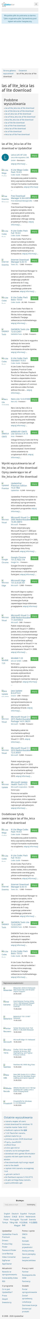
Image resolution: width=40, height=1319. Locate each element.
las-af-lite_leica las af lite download (19, 108)
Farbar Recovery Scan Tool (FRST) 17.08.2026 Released (23, 1029)
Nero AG (14, 401)
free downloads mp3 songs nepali (19, 1162)
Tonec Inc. (14, 264)
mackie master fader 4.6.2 (16, 1127)
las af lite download (13, 131)
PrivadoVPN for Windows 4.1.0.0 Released (22, 1102)
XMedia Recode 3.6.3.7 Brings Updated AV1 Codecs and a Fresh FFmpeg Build (24, 1089)
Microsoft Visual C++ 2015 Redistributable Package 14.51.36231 (21, 719)
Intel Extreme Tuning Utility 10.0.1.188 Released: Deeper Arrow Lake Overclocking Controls (24, 1004)
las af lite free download (15, 125)
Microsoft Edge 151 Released (24, 1040)
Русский (24, 1219)
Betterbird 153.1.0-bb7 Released (21, 1017)
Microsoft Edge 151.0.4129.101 (18, 581)
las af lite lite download (15, 122)
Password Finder (9, 1250)
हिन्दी (23, 1225)
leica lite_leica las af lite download (19, 119)
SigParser (6, 1260)
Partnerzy (26, 1281)
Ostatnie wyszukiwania (18, 1117)
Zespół (5, 1299)
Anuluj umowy (28, 1250)
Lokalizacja (26, 1302)
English (7, 1213)
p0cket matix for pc (13, 1136)
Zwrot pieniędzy (29, 1254)
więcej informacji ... (19, 164)
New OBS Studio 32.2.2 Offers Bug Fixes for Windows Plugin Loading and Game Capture (24, 1076)
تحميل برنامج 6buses (13, 1142)
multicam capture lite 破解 (16, 1130)
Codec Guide (15, 175)
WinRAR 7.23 (17, 658)
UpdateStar (15, 490)
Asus (12, 436)
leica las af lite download (15, 128)
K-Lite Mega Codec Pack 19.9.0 (19, 170)
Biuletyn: (20, 1200)
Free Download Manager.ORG (21, 201)
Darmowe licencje (29, 1305)
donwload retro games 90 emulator (20, 1153)
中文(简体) (23, 1222)
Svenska (32, 1219)
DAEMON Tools (16, 334)
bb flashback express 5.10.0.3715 (19, 1177)
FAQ (24, 1237)
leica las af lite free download (17, 134)
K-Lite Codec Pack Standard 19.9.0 (19, 359)
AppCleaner (7, 1264)
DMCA (24, 1234)
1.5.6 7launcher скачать (15, 1133)
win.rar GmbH (16, 661)
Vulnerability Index (10, 1278)
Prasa (4, 1295)
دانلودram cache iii (12, 1174)
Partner (25, 1271)
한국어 (21, 1216)
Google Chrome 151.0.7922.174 (18, 558)
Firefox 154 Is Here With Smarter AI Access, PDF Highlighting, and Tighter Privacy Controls (23, 1052)
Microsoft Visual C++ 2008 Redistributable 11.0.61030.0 (20, 617)
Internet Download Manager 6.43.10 (20, 260)
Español (23, 1213)
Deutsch (15, 1213)
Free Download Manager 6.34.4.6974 (20, 196)
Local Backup (7, 1253)
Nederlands (30, 1216)
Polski (6, 1219)
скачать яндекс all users (15, 1121)
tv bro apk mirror (12, 1148)
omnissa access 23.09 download (18, 1139)
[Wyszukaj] (36, 10)
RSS (3, 1281)
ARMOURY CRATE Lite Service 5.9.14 (19, 432)
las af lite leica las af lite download (19, 111)
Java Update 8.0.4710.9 (16, 691)
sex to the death (12, 1165)
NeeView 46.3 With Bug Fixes (24, 1065)
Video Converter (9, 1257)
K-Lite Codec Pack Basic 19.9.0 (19, 298)
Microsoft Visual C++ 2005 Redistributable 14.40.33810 (20, 519)
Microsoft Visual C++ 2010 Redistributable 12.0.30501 (20, 750)
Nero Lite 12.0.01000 (20, 399)
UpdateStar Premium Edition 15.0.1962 (19, 485)
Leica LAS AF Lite (19, 154)
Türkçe (5, 1222)
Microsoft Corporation (19, 787)
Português (14, 1219)
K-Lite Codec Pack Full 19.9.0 (19, 231)
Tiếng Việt (13, 1222)
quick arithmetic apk (13, 1183)
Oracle (13, 696)
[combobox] (18, 10)
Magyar (17, 1225)
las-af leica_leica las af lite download (20, 117)
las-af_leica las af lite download (18, 114)
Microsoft (14, 524)
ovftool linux (10, 1145)
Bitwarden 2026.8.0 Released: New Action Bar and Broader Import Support (24, 989)
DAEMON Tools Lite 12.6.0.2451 (20, 330)
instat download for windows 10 (18, 1124)
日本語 (14, 1216)
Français (31, 1213)
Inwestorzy (6, 1302)
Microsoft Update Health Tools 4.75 (19, 783)
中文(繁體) (33, 1222)
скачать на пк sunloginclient (17, 1150)
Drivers (5, 1240)
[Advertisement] (20, 45)
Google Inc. (15, 562)
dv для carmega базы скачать (18, 1180)
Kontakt (25, 1241)
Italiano (7, 1216)
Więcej (34, 156)
